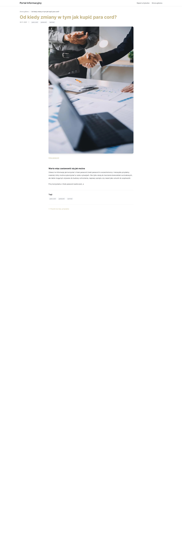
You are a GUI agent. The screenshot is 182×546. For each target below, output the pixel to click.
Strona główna (157, 3)
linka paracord (54, 158)
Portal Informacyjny (31, 3)
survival (52, 22)
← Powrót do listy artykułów (59, 209)
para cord (35, 22)
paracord (44, 22)
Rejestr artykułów (143, 3)
